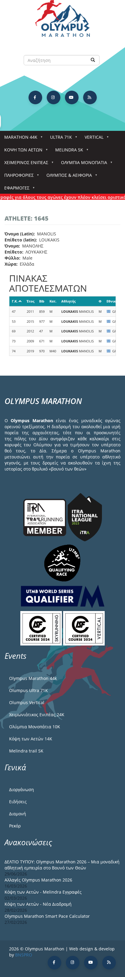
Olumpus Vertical (26, 702)
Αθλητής (68, 301)
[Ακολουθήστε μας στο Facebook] (35, 97)
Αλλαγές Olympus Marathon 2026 (38, 880)
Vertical (91, 139)
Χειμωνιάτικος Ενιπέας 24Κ (36, 714)
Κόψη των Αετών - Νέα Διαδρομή (38, 904)
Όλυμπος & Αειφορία (67, 177)
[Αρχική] (62, 21)
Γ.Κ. (15, 301)
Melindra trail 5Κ (26, 751)
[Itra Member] (45, 516)
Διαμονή (17, 814)
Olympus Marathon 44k (33, 678)
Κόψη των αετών (21, 151)
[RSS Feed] (90, 97)
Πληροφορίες (17, 177)
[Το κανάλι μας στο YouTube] (72, 97)
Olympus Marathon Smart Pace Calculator (47, 916)
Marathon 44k (18, 139)
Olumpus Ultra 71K (28, 690)
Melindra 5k (67, 151)
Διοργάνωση (21, 789)
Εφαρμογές (14, 189)
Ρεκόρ (15, 826)
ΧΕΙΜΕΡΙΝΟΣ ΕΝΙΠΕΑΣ (24, 164)
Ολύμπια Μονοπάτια (82, 164)
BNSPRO (23, 955)
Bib (41, 301)
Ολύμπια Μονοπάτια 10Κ (34, 727)
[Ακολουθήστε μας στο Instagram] (53, 97)
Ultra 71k (59, 139)
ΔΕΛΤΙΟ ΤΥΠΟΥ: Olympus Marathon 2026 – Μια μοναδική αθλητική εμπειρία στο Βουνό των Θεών (62, 865)
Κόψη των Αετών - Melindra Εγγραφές (43, 892)
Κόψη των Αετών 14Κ (30, 739)
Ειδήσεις (18, 801)
